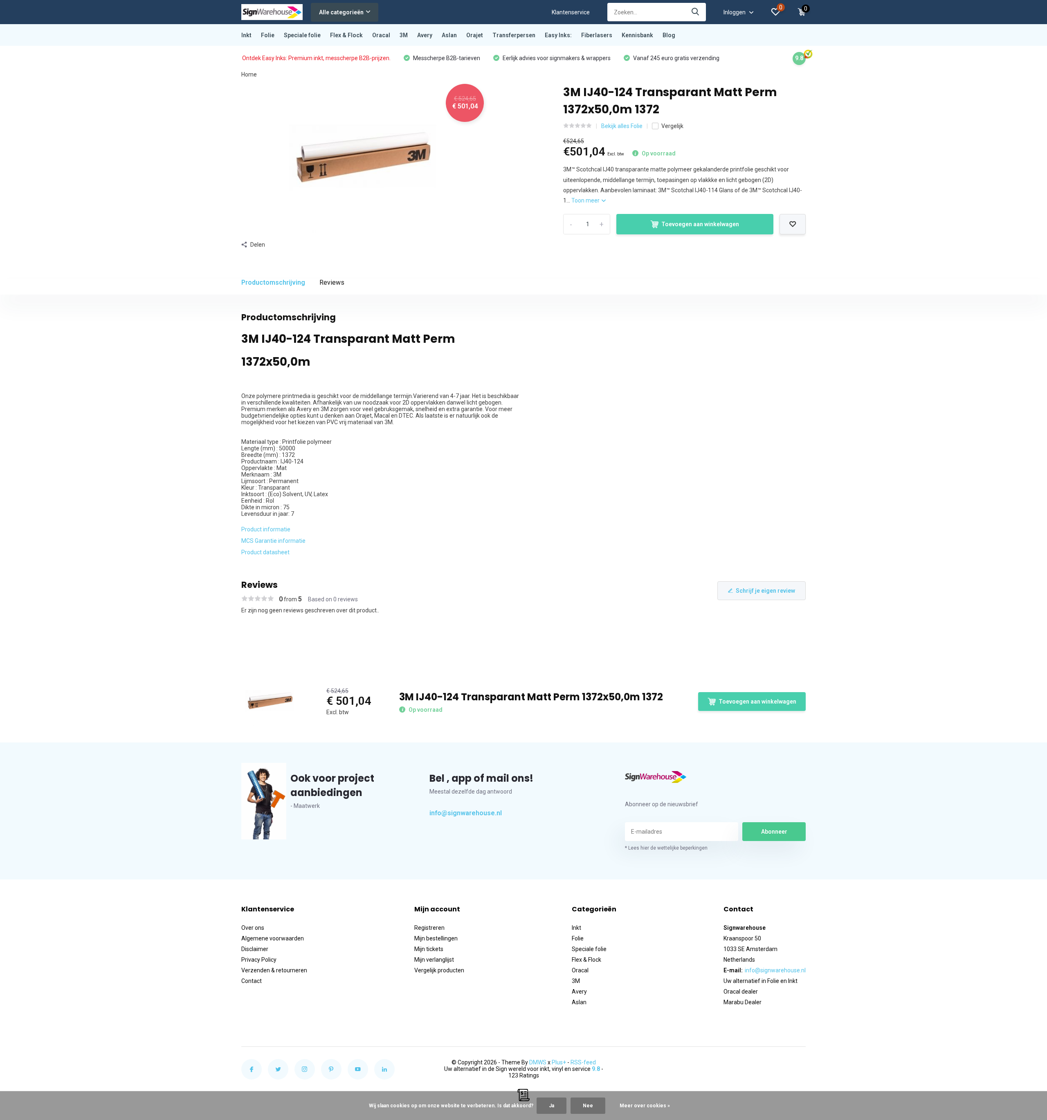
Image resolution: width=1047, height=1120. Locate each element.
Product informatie (265, 529)
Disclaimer (254, 949)
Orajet (474, 35)
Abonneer (774, 831)
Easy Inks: (558, 35)
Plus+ (559, 1062)
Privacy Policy (258, 959)
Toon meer (586, 200)
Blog (669, 35)
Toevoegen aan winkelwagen (700, 224)
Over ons (252, 927)
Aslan (449, 35)
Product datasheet (265, 552)
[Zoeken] (695, 12)
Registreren (429, 927)
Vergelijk (672, 126)
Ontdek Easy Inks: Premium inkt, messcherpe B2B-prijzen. (316, 58)
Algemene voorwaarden (272, 938)
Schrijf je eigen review (765, 590)
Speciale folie (302, 35)
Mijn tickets (428, 949)
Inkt (246, 35)
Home (249, 74)
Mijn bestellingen (436, 938)
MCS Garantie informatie (273, 541)
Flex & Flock (346, 35)
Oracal (381, 35)
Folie (267, 35)
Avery (424, 35)
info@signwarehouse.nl (465, 813)
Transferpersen (513, 35)
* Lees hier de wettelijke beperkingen (666, 848)
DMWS (537, 1062)
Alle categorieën (341, 12)
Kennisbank (637, 35)
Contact (251, 981)
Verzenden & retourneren (274, 970)
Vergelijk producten (439, 970)
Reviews (331, 282)
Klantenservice (571, 12)
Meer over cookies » (645, 1106)
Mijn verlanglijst (434, 959)
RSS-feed (583, 1062)
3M (404, 35)
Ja (551, 1106)
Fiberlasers (596, 35)
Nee (588, 1106)
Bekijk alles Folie (622, 126)
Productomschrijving (273, 282)
